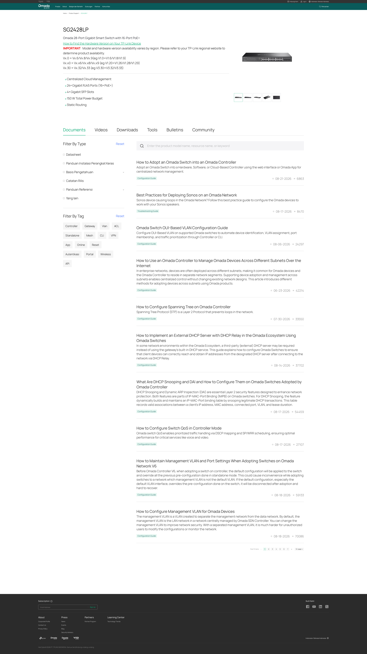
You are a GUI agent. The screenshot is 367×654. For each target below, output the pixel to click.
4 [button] (276, 549)
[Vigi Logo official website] (48, 1)
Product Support (74, 13)
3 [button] (272, 549)
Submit (142, 146)
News (63, 621)
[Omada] (53, 638)
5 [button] (280, 549)
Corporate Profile (44, 621)
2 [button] (268, 549)
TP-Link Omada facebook (308, 607)
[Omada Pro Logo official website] (40, 1)
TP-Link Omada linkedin (320, 607)
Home (65, 13)
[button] (292, 1)
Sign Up (92, 607)
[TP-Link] (42, 638)
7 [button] (287, 549)
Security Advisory (67, 632)
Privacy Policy (42, 629)
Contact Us (42, 625)
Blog (62, 629)
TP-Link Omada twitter (327, 607)
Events (63, 625)
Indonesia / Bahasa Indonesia (316, 638)
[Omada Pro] (65, 638)
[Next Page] (291, 549)
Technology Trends (113, 621)
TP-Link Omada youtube (314, 607)
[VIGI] (76, 638)
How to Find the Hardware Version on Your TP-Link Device (102, 43)
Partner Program (90, 621)
